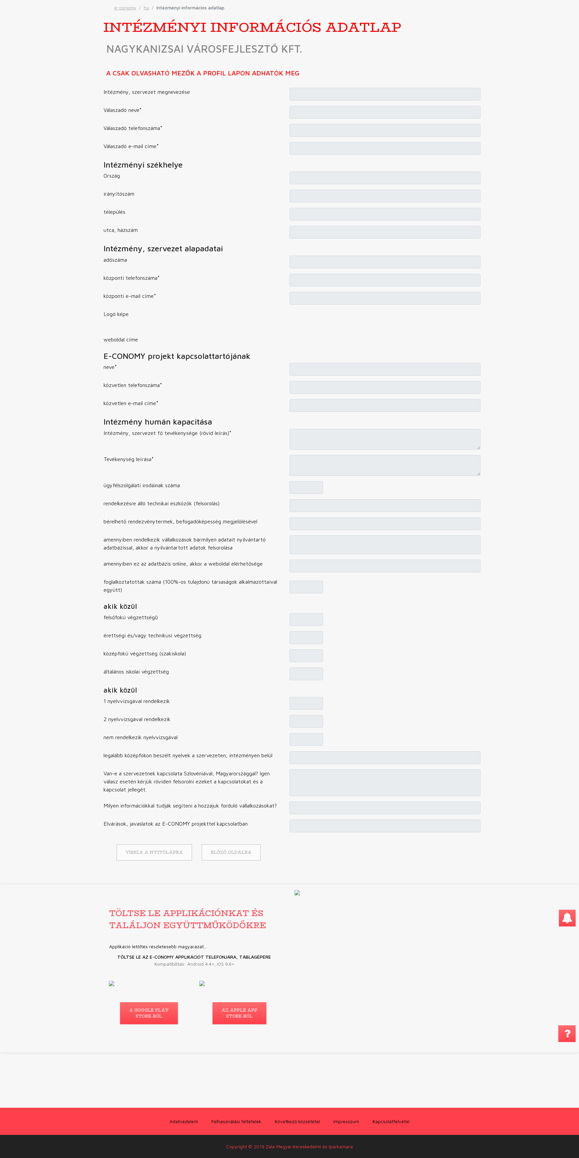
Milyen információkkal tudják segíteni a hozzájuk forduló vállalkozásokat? (190, 805)
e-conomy (125, 7)
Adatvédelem (184, 1121)
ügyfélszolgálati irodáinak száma (142, 485)
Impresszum (346, 1121)
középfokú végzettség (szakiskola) (145, 653)
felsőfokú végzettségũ (131, 617)
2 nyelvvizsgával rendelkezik (137, 719)
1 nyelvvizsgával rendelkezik (137, 701)
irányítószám (119, 194)
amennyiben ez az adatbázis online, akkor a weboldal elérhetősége (183, 564)
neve (110, 367)
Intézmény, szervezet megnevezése (147, 92)
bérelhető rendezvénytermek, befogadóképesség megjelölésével (180, 521)
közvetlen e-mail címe (131, 403)
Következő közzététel (297, 1121)
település (114, 212)
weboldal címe (121, 339)
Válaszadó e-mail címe (131, 146)
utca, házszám (121, 230)
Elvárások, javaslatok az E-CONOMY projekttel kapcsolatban (176, 824)
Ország (112, 176)
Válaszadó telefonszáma (133, 128)
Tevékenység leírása (129, 459)
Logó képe (116, 314)
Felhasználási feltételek (236, 1121)
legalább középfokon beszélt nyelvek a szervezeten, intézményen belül (188, 755)
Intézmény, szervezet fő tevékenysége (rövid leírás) (168, 433)
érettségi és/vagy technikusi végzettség (152, 635)
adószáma (115, 260)
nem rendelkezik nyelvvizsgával (141, 737)
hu (146, 7)
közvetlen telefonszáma (133, 385)
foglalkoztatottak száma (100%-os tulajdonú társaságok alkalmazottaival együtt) (190, 586)
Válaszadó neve (123, 110)
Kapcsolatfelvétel (391, 1121)
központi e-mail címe (130, 296)
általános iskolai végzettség (136, 671)
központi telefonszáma (132, 278)
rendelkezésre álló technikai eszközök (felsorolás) (161, 503)
